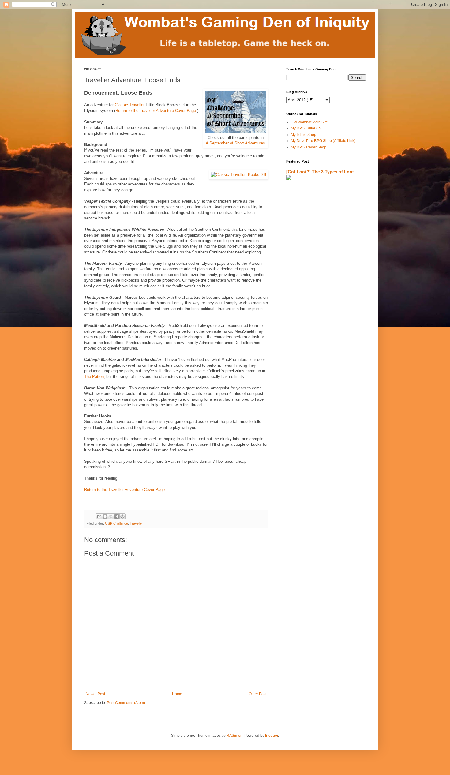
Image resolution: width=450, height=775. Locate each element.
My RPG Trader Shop (308, 147)
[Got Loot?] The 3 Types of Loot (320, 171)
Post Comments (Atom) (126, 703)
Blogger (271, 735)
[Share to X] (111, 516)
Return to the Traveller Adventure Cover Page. (156, 110)
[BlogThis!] (105, 516)
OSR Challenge (116, 523)
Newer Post (95, 694)
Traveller (136, 523)
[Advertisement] (322, 256)
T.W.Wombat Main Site (309, 122)
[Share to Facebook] (117, 516)
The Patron (94, 376)
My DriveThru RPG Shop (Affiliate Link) (323, 141)
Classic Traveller (129, 105)
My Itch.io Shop (303, 135)
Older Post (257, 694)
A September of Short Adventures (235, 143)
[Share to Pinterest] (122, 516)
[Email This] (99, 516)
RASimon (234, 735)
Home (177, 694)
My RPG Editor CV (306, 128)
